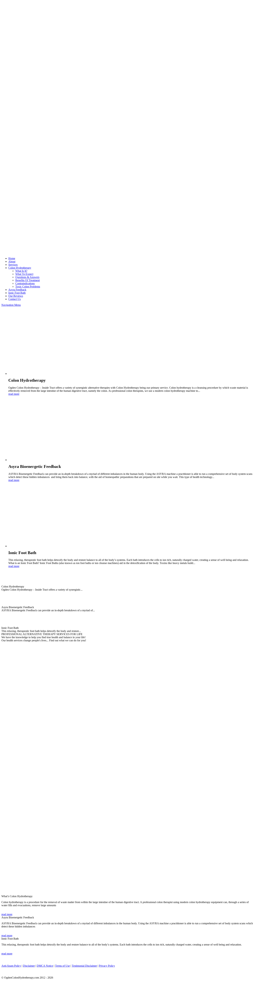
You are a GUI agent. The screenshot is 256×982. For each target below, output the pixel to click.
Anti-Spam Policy (11, 965)
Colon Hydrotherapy (19, 267)
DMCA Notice (45, 965)
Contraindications (25, 283)
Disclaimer (29, 965)
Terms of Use (62, 965)
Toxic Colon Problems (27, 286)
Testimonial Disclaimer (84, 965)
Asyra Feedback (17, 289)
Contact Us (14, 299)
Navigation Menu (11, 304)
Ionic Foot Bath (17, 292)
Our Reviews (15, 295)
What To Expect (24, 274)
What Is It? (21, 270)
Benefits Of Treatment (27, 280)
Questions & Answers (27, 277)
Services (13, 264)
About (11, 261)
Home (11, 258)
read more (13, 393)
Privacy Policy (107, 965)
